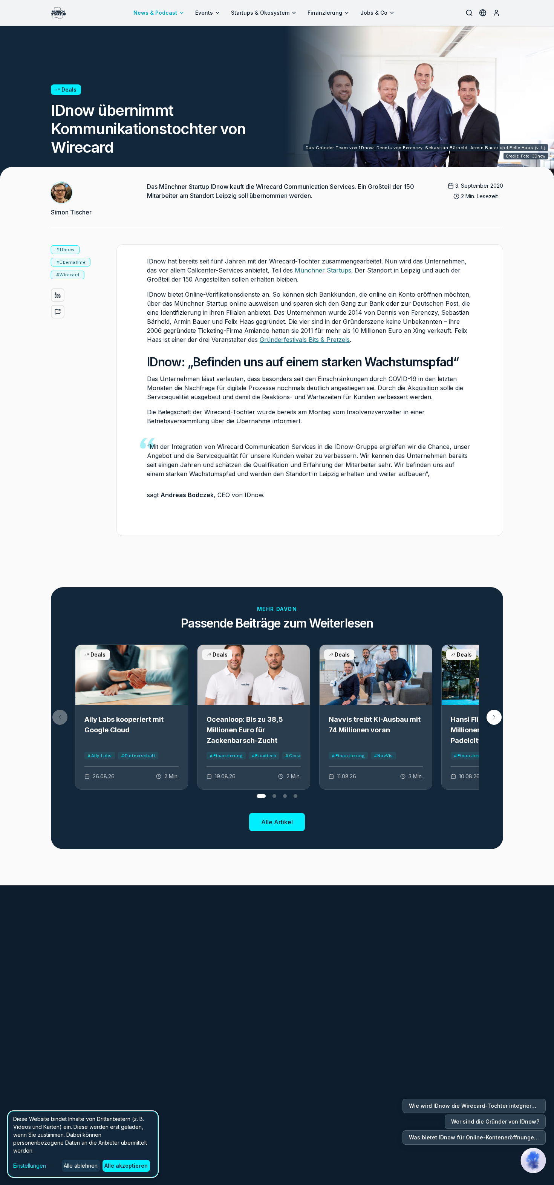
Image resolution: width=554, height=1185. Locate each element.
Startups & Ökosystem (260, 12)
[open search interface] (469, 13)
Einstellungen (29, 1165)
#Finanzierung (226, 755)
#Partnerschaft (138, 755)
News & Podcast (155, 12)
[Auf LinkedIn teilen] (57, 295)
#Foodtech (264, 755)
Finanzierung (325, 12)
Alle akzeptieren (126, 1165)
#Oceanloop (299, 755)
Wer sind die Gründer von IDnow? (495, 1121)
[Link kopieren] (57, 311)
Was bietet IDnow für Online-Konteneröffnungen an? (477, 1137)
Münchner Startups (323, 270)
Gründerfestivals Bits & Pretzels (305, 339)
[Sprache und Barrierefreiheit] (483, 13)
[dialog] (83, 1144)
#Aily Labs (99, 755)
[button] (494, 717)
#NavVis (383, 755)
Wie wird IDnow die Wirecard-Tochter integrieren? (475, 1105)
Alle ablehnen (81, 1165)
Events (204, 12)
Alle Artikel (277, 822)
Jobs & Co (373, 12)
